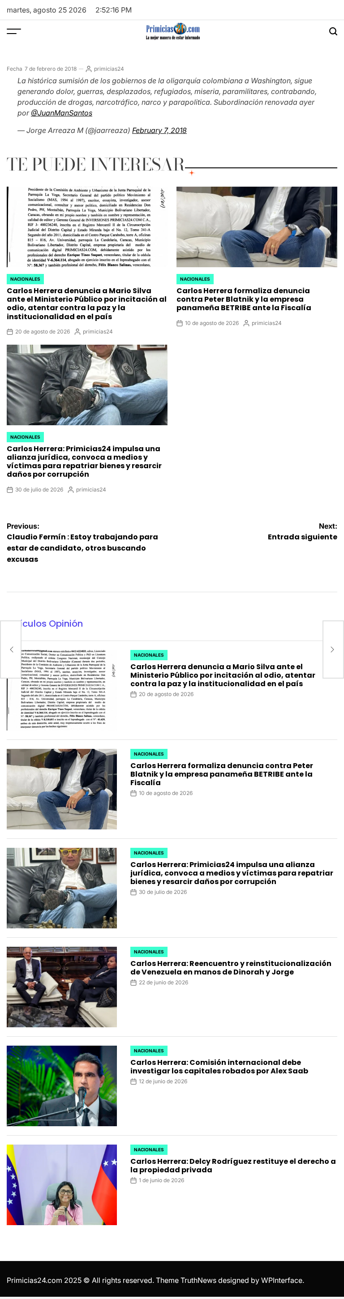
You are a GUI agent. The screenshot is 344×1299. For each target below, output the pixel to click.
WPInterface (281, 1280)
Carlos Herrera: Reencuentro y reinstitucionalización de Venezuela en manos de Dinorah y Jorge (230, 967)
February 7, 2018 (159, 130)
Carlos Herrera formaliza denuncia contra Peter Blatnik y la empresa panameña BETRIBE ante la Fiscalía (243, 299)
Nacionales (25, 279)
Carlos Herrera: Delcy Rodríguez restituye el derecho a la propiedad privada (233, 1165)
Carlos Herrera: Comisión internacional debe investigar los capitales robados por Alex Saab (219, 1066)
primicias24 (109, 68)
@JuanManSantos (61, 112)
